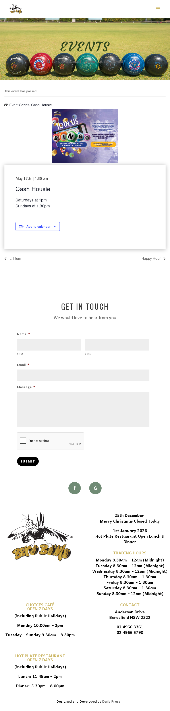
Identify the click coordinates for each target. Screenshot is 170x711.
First (20, 353)
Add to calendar (38, 226)
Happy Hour (151, 258)
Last (88, 353)
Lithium (15, 258)
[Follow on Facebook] (74, 488)
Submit (28, 461)
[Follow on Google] (95, 488)
